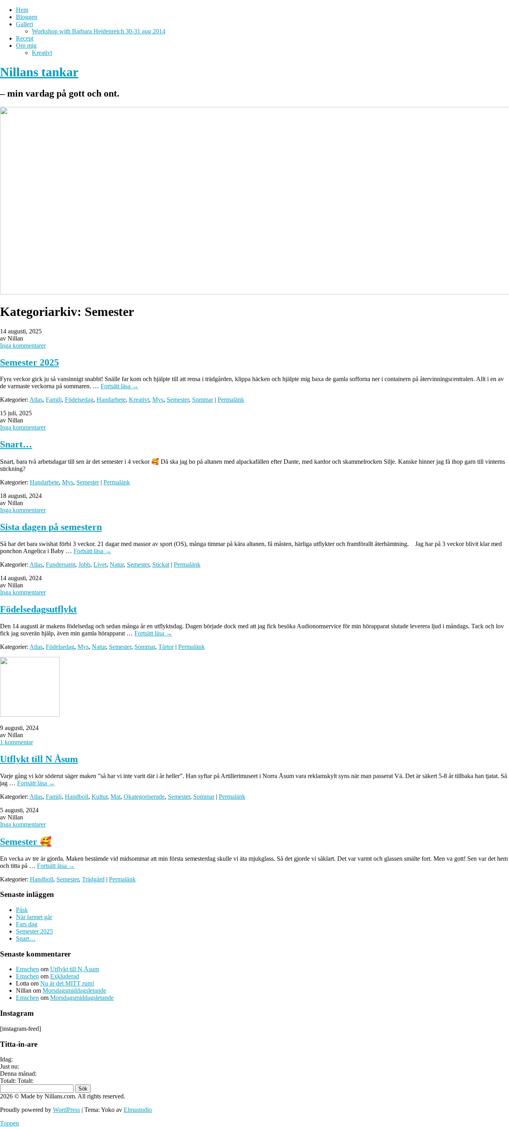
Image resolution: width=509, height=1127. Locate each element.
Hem (22, 9)
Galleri (24, 24)
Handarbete (111, 399)
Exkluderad (64, 976)
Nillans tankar (39, 72)
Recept (24, 38)
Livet (100, 564)
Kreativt (42, 52)
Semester (178, 399)
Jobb (84, 564)
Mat (115, 796)
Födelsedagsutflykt (38, 609)
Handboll (76, 796)
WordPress (66, 1109)
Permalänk (231, 399)
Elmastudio (138, 1109)
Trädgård (93, 879)
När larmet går (34, 917)
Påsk (22, 909)
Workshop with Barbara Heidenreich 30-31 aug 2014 (98, 31)
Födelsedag (79, 399)
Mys (157, 399)
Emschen (27, 969)
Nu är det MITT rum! (67, 983)
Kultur (99, 796)
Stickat (160, 564)
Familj (54, 399)
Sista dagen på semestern (51, 527)
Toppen (9, 1123)
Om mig (26, 45)
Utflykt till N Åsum (39, 759)
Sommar (202, 399)
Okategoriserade (144, 796)
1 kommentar (16, 742)
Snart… (16, 444)
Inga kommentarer (23, 345)
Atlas (36, 399)
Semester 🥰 (26, 842)
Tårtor (166, 646)
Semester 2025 (29, 362)
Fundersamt (60, 564)
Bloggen (26, 17)
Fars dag (26, 924)
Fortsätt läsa (119, 386)
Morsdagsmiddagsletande (74, 990)
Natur (117, 564)
